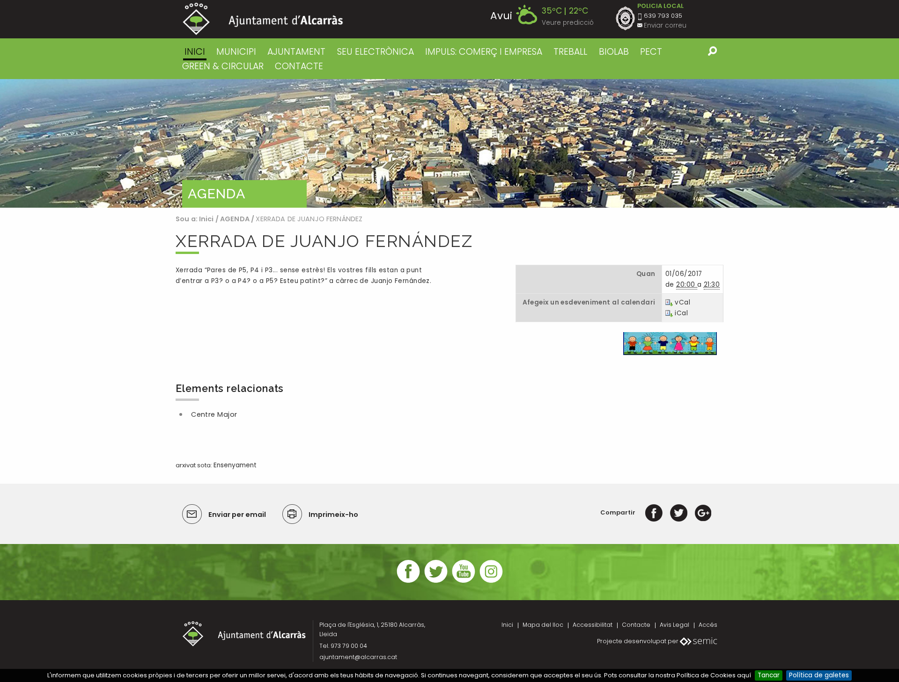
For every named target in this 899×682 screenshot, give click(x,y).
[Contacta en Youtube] (463, 581)
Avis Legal (674, 625)
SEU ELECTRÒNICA (375, 51)
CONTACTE (299, 66)
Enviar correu (665, 25)
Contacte (636, 625)
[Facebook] (654, 512)
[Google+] (703, 512)
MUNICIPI (236, 51)
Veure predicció (568, 22)
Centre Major (214, 414)
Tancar (769, 675)
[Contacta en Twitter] (436, 581)
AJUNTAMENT (296, 51)
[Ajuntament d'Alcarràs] (263, 19)
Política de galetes (819, 675)
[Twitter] (678, 512)
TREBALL (570, 51)
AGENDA (235, 219)
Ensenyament (235, 465)
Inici (194, 51)
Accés (708, 625)
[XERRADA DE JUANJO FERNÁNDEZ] (670, 343)
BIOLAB (614, 51)
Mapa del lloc (543, 625)
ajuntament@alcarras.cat (358, 657)
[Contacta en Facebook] (408, 581)
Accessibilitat (592, 625)
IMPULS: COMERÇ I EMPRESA (483, 51)
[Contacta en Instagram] (491, 581)
